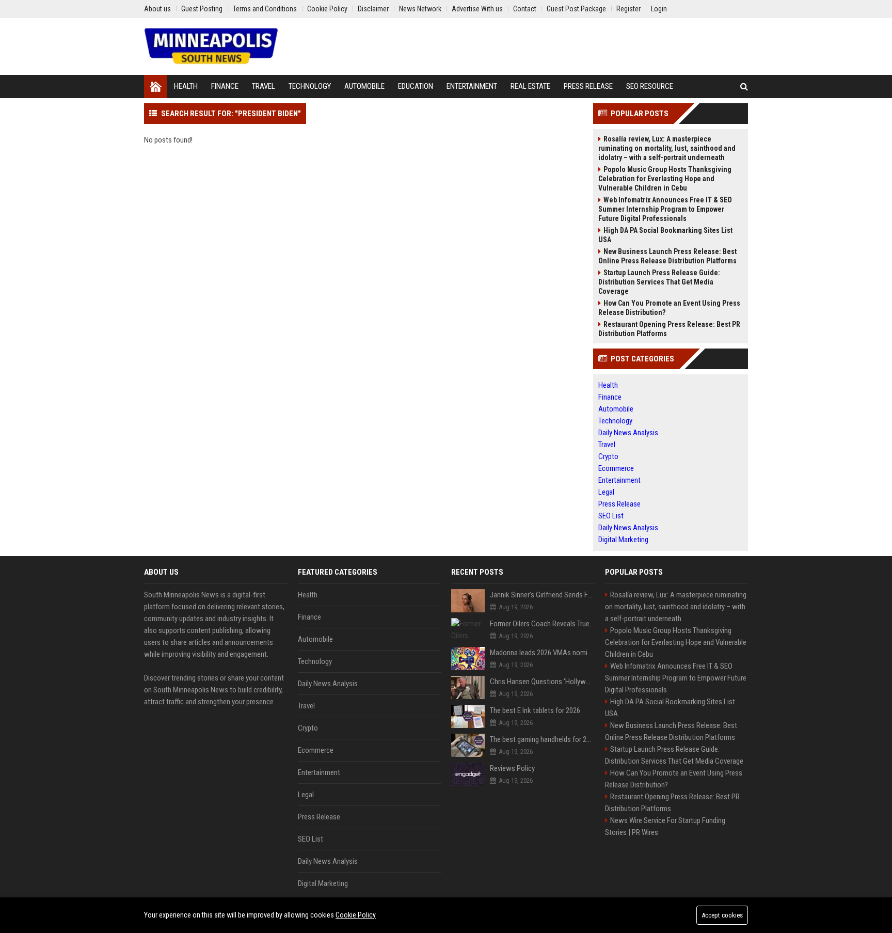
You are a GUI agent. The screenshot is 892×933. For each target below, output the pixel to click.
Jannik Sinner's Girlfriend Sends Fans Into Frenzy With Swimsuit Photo (542, 594)
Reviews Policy (512, 768)
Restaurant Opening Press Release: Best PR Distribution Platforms (669, 329)
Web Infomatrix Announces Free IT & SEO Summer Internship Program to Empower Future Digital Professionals (665, 209)
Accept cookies (722, 915)
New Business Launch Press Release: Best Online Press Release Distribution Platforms (667, 256)
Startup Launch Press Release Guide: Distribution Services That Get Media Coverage (659, 281)
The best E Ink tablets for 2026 (535, 710)
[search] (744, 86)
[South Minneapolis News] (211, 46)
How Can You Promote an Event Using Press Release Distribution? (669, 308)
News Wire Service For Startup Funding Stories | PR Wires (665, 826)
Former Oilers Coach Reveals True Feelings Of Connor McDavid (542, 623)
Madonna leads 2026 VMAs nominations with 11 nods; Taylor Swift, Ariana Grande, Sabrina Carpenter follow (542, 652)
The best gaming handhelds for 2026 (542, 739)
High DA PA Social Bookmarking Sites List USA (665, 235)
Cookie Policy (356, 915)
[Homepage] (155, 86)
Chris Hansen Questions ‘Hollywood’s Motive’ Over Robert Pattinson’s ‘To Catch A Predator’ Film (542, 681)
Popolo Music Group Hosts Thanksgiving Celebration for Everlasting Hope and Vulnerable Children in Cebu (664, 178)
